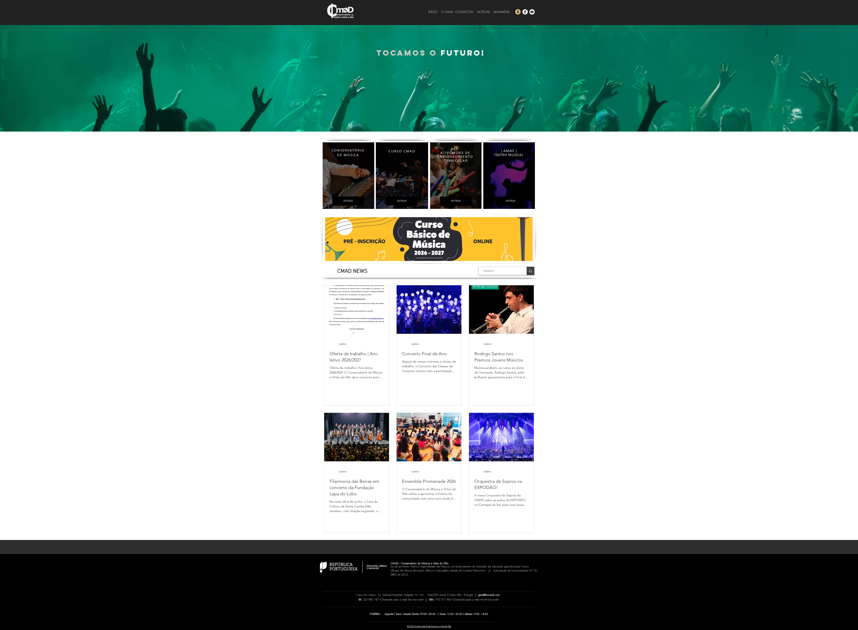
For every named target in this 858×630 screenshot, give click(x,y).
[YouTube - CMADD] (532, 12)
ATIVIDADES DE (455, 152)
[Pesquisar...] (530, 271)
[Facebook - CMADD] (525, 12)
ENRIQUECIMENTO (455, 156)
